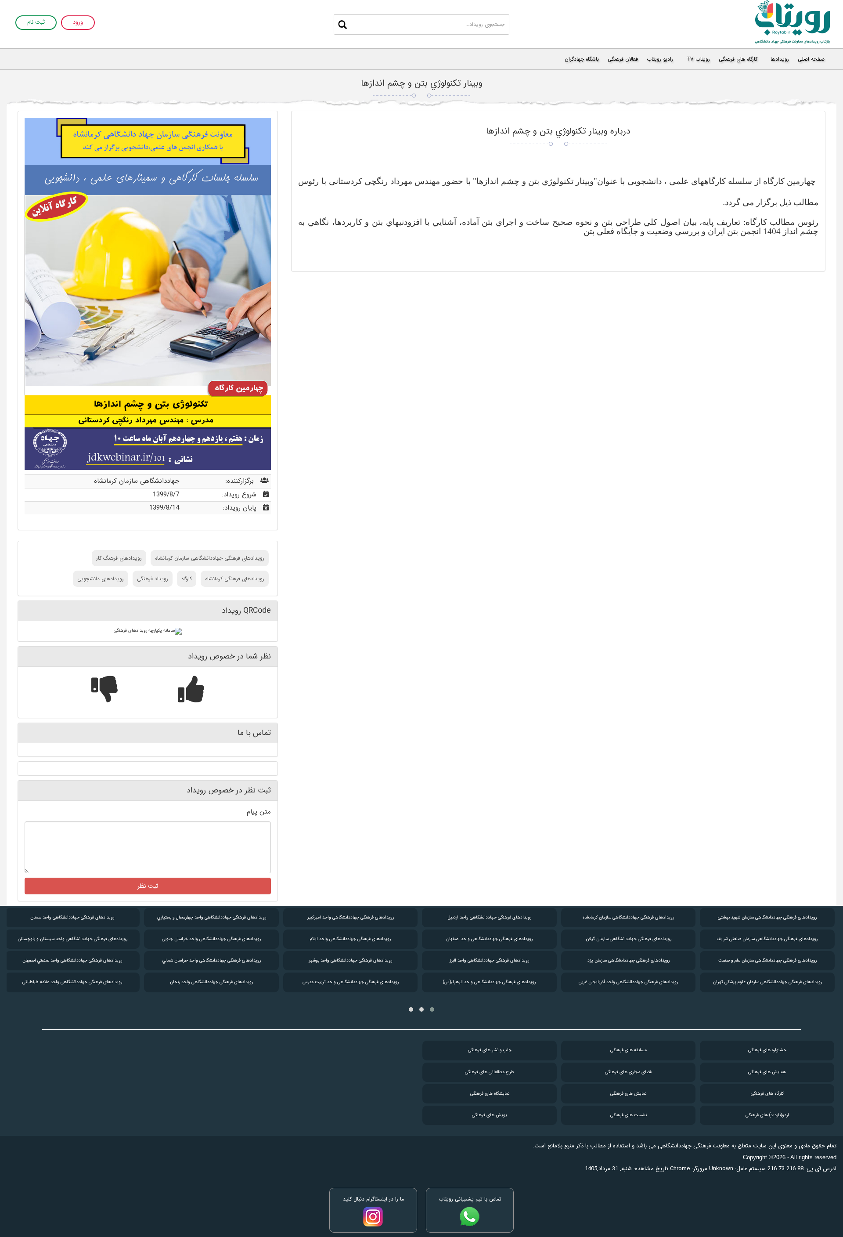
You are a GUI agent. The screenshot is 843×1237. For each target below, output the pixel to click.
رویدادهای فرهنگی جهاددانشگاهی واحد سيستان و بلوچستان (72, 939)
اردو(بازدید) (767, 1115)
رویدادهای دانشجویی (100, 579)
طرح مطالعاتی (489, 1072)
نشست (628, 1115)
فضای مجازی (628, 1072)
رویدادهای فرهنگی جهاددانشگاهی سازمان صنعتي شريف (767, 939)
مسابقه (628, 1050)
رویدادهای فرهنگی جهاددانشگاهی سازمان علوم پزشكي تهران (767, 982)
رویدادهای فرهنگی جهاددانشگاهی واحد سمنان (72, 917)
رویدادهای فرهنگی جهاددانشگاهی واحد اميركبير (350, 917)
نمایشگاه (489, 1093)
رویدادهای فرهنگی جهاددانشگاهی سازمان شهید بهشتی (767, 917)
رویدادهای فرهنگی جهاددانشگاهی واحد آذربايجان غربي (628, 982)
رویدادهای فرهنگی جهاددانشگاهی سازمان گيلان (628, 939)
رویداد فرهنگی (152, 579)
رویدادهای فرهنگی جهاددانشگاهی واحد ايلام (350, 939)
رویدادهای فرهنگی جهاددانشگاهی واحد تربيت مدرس (351, 982)
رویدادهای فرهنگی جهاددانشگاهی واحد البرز (489, 960)
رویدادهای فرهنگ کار (119, 558)
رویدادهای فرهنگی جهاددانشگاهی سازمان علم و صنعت (767, 960)
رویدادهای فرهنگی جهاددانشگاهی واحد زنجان (211, 982)
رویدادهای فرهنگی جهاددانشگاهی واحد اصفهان (489, 939)
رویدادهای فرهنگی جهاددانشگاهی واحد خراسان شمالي (211, 960)
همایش (767, 1072)
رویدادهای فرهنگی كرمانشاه (234, 579)
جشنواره (767, 1050)
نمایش (628, 1093)
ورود (78, 22)
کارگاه (186, 579)
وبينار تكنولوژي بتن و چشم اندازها (422, 83)
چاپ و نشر (490, 1050)
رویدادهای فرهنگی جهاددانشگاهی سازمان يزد (628, 960)
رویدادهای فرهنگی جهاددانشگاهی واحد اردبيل (489, 917)
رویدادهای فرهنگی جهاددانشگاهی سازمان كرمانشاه (209, 558)
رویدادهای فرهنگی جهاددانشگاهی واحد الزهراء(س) (489, 982)
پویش (489, 1115)
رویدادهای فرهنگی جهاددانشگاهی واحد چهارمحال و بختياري (211, 917)
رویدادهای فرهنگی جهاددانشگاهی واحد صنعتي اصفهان (72, 960)
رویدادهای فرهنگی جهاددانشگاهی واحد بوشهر (350, 960)
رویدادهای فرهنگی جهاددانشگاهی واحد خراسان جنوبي (211, 939)
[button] (432, 1009)
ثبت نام (36, 22)
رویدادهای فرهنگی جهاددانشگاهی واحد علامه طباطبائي (72, 982)
